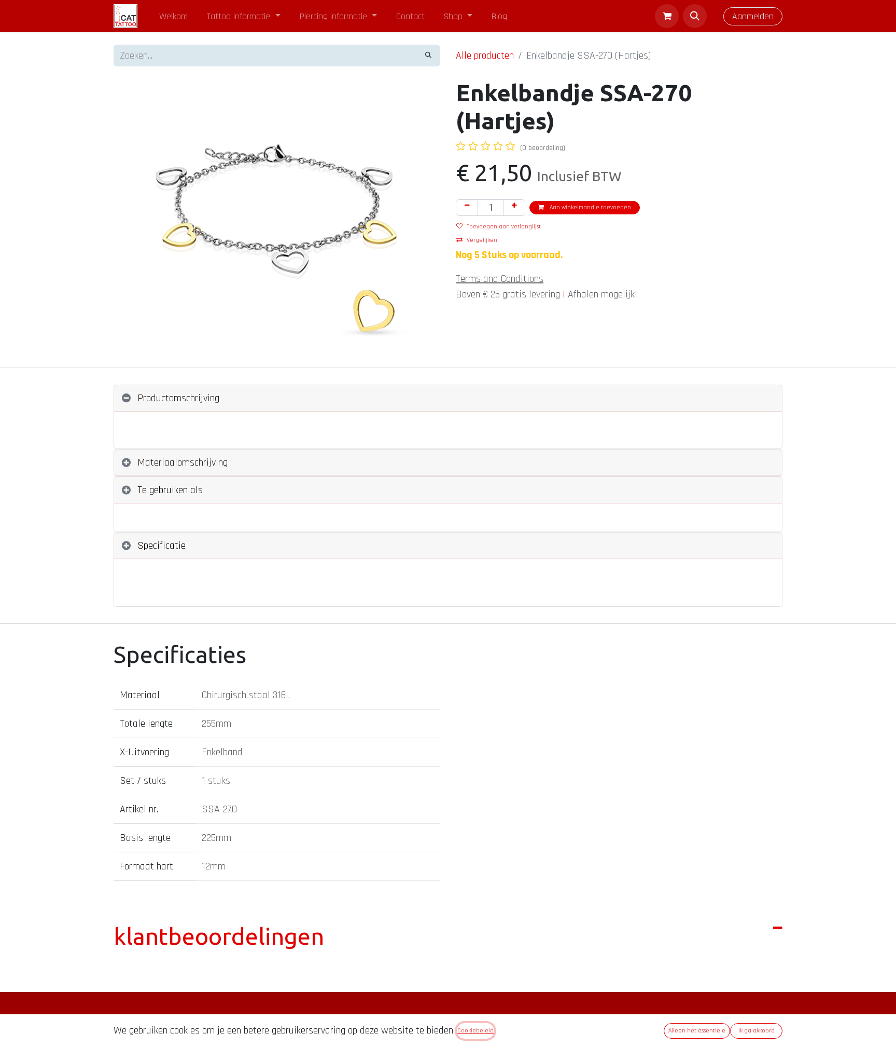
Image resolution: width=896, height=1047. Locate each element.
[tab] (448, 398)
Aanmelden (753, 16)
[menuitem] (174, 16)
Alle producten (485, 55)
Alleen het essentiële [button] (696, 1031)
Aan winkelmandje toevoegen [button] (589, 207)
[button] (695, 16)
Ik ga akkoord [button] (756, 1031)
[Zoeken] (428, 55)
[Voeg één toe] (514, 207)
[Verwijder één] (467, 207)
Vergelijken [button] (482, 240)
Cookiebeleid (475, 1031)
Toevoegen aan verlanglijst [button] (504, 226)
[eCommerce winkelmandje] (667, 16)
